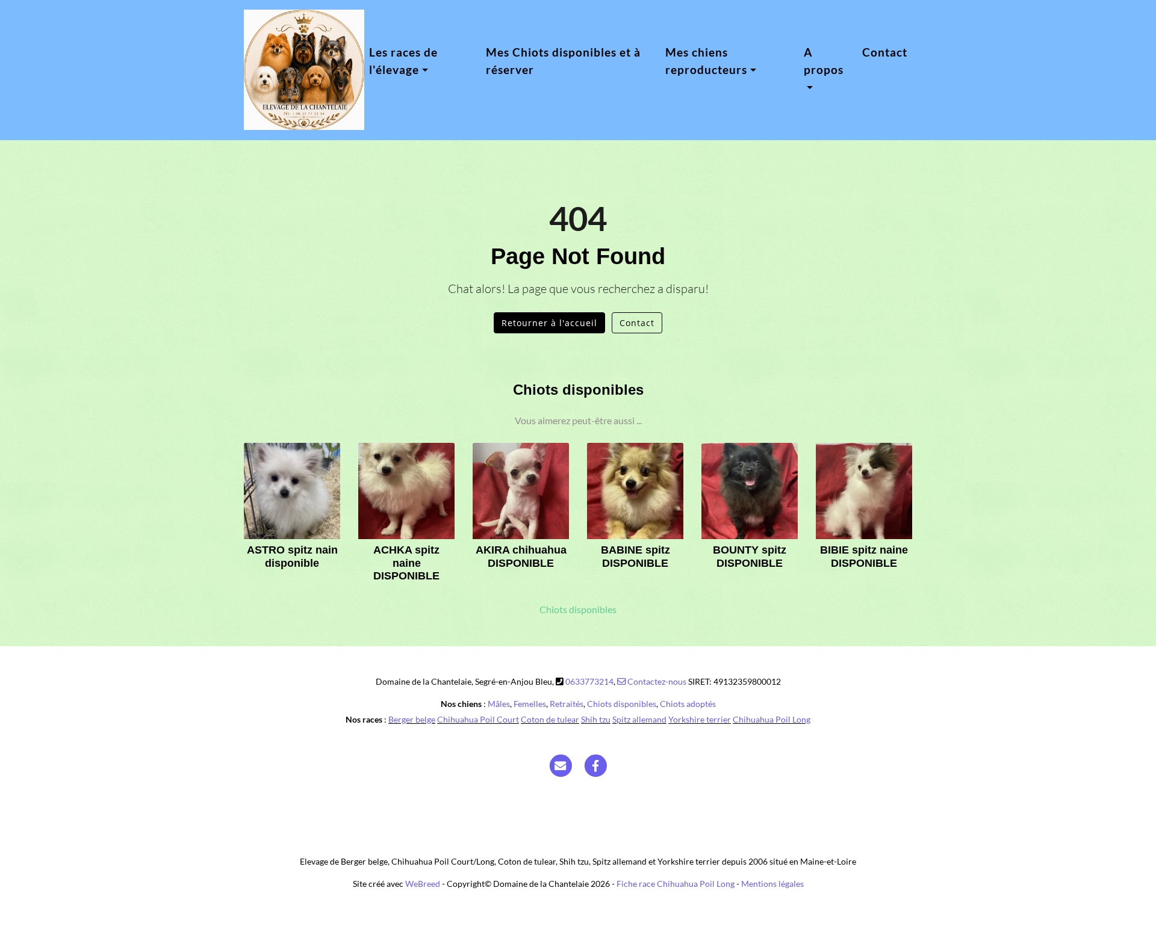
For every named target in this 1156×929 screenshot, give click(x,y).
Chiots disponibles (578, 609)
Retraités (566, 704)
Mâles (499, 704)
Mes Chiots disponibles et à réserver (563, 60)
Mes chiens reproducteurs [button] (706, 60)
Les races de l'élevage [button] (403, 60)
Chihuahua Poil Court (478, 719)
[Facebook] (596, 765)
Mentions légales (772, 883)
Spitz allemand (639, 719)
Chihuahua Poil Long (771, 719)
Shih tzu (596, 719)
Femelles (530, 704)
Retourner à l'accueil (549, 323)
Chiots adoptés (688, 704)
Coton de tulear (550, 719)
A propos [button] (824, 60)
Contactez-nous (656, 681)
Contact (884, 52)
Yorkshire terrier (699, 719)
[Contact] (560, 765)
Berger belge (411, 719)
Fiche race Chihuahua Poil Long (676, 883)
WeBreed (422, 883)
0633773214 (589, 681)
